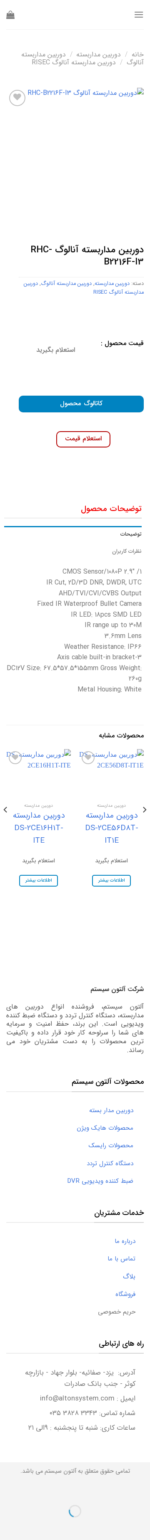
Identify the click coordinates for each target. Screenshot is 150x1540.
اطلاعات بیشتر (111, 880)
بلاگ (133, 1276)
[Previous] (144, 826)
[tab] (73, 534)
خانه (138, 54)
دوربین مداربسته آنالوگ (66, 284)
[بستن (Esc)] (142, 1490)
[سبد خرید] (10, 14)
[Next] (6, 826)
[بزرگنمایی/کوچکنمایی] (117, 1490)
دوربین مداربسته (98, 54)
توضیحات (131, 534)
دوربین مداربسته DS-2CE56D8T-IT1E (111, 828)
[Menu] (139, 14)
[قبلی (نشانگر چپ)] (142, 1525)
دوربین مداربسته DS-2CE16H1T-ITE (39, 828)
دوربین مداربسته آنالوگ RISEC (74, 62)
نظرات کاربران (127, 551)
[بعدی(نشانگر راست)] (117, 1525)
